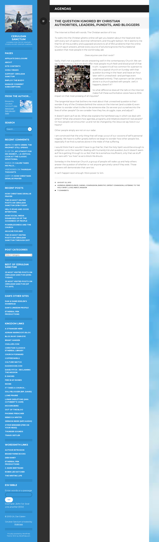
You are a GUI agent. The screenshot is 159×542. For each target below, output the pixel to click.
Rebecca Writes (13, 417)
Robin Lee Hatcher (15, 472)
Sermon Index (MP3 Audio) (18, 421)
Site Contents (12, 66)
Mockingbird (12, 406)
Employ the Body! (14, 80)
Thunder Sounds (14, 431)
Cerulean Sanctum (18, 38)
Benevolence (72, 185)
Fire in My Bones (13, 380)
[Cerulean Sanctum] (18, 18)
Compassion (91, 185)
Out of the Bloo (14, 410)
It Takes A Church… (15, 388)
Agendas (61, 185)
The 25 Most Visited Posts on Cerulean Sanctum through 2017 (17, 237)
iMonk (8, 384)
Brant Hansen (12, 340)
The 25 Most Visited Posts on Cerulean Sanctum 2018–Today (16, 202)
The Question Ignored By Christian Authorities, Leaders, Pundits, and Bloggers (97, 23)
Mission (83, 187)
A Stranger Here (13, 329)
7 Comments (63, 190)
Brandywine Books (15, 454)
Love (70, 187)
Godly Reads (12, 70)
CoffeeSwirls (12, 358)
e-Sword (9, 376)
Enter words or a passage (18, 490)
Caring (82, 185)
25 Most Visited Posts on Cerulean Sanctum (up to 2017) (18, 284)
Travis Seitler (12, 435)
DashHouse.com (13, 366)
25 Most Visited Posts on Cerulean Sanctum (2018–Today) (18, 275)
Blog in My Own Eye (15, 336)
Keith (8, 145)
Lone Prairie (11, 395)
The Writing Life (13, 476)
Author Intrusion (14, 450)
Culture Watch (13, 362)
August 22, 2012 (64, 182)
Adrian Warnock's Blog (18, 332)
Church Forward (14, 354)
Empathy (102, 185)
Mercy (76, 187)
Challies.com (12, 344)
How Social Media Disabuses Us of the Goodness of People (16, 218)
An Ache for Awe (14, 231)
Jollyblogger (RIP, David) (18, 392)
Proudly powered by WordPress (18, 534)
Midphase (18, 524)
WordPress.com (24, 536)
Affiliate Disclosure (16, 58)
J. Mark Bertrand (14, 468)
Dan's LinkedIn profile (17, 308)
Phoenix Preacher (14, 413)
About (8, 62)
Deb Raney (10, 458)
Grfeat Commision (115, 185)
